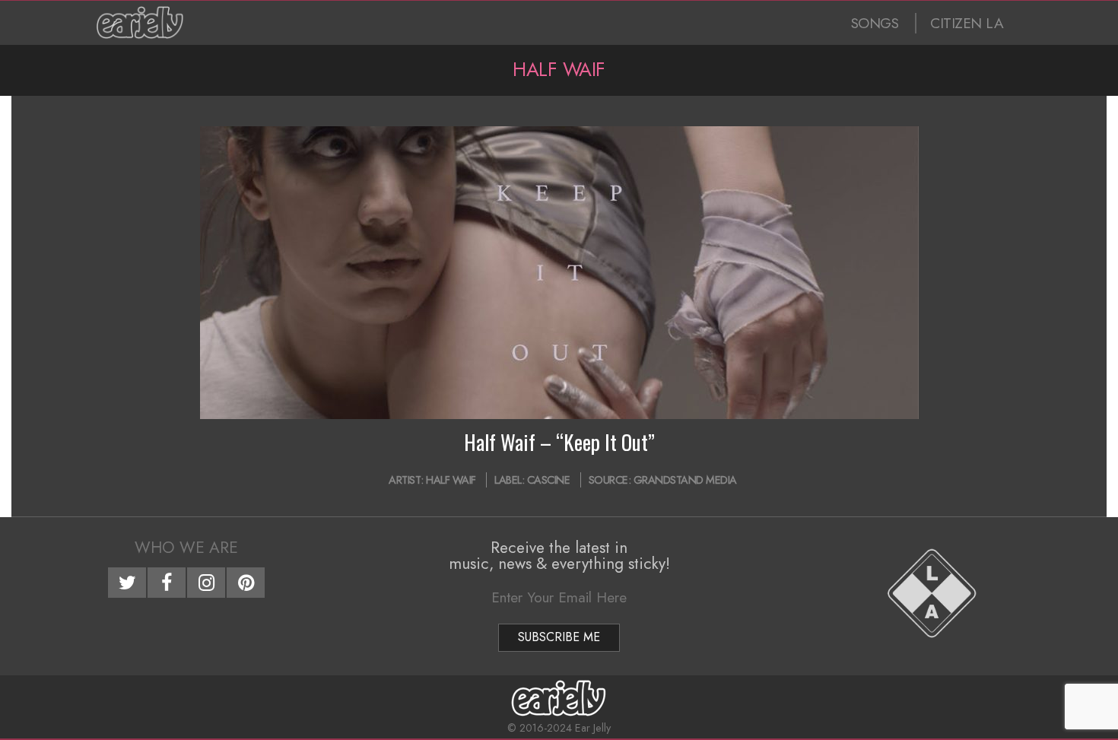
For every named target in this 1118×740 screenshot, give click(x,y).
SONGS (875, 23)
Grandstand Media (685, 480)
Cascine (548, 480)
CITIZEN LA (966, 23)
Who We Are (186, 547)
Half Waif (451, 480)
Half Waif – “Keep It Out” (559, 442)
